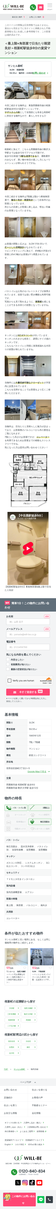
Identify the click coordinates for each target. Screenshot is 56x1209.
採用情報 (40, 1131)
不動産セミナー (39, 1105)
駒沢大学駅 (28, 1014)
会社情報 (36, 1113)
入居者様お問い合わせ (36, 1127)
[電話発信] (49, 1199)
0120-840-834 (33, 7)
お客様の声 (37, 1097)
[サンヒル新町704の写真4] (28, 132)
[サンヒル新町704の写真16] (39, 320)
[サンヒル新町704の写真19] (43, 365)
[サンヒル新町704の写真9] (12, 227)
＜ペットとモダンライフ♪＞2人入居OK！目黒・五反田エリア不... (41, 977)
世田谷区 (11, 1041)
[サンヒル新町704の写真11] (43, 227)
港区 (28, 1047)
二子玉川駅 (11, 1026)
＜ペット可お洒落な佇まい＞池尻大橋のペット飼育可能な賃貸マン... (15, 978)
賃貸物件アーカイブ (13, 1140)
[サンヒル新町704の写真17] (12, 365)
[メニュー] (50, 5)
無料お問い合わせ (41, 7)
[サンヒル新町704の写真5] (43, 132)
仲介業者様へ (10, 1131)
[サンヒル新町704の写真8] (43, 179)
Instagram (25, 1182)
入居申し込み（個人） (32, 1122)
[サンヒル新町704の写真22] (43, 409)
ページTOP (25, 1082)
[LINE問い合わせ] (40, 1199)
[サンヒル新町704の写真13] (28, 274)
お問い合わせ (10, 1089)
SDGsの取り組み (35, 1144)
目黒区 (11, 1047)
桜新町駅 (11, 1020)
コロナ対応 (19, 1144)
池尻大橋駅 (28, 1008)
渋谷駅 (11, 1008)
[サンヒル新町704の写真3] (12, 132)
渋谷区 (28, 1041)
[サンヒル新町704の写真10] (28, 227)
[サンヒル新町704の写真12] (12, 274)
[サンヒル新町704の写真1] (16, 90)
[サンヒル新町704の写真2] (39, 90)
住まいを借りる (39, 1089)
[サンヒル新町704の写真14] (43, 274)
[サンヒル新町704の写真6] (12, 179)
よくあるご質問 (26, 1131)
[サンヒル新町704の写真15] (16, 320)
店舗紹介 (8, 1097)
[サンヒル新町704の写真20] (12, 409)
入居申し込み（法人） (14, 1127)
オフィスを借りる (12, 1122)
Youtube (39, 1183)
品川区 (11, 1053)
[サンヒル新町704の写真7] (28, 179)
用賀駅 (28, 1020)
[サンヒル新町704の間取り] (28, 480)
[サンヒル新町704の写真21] (28, 409)
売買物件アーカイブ (33, 1140)
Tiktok (32, 1182)
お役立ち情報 (10, 1113)
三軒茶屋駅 (11, 1014)
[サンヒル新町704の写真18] (28, 365)
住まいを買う (10, 1105)
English (8, 1144)
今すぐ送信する (30, 691)
